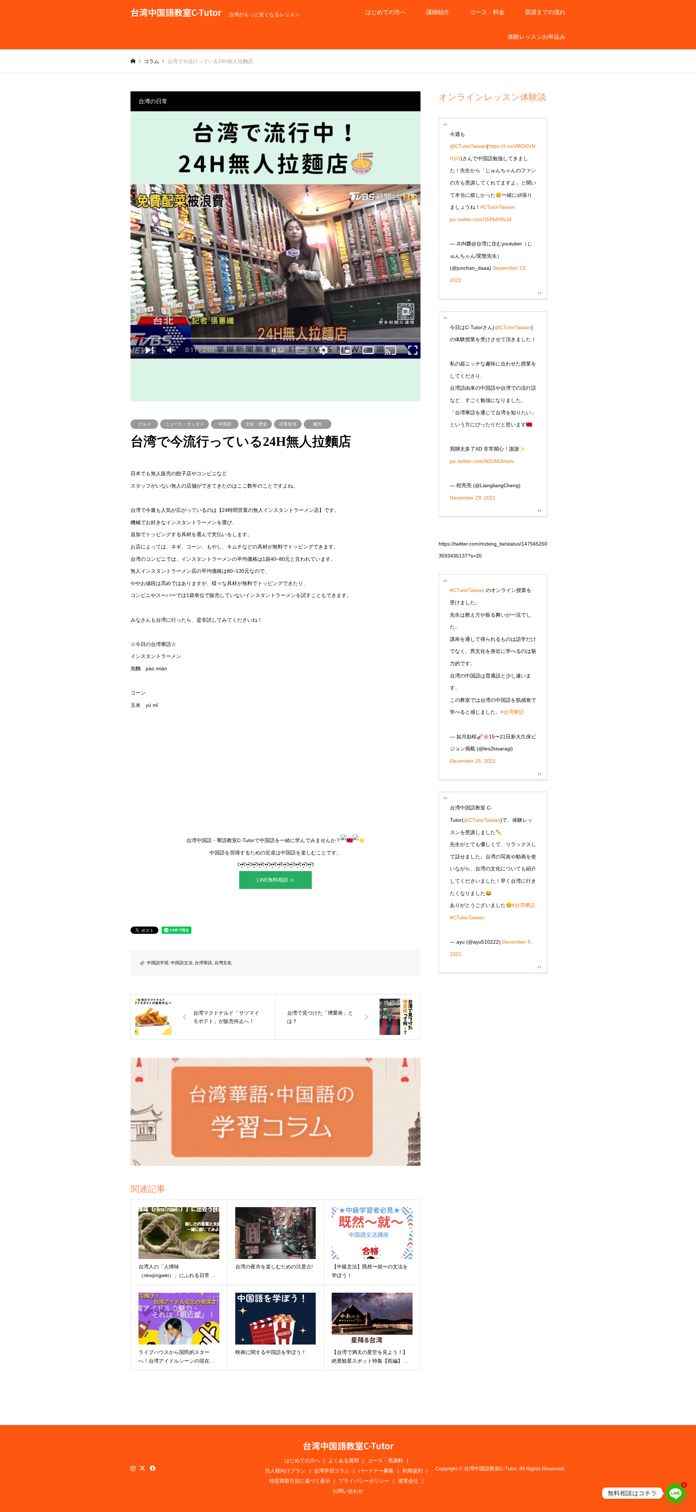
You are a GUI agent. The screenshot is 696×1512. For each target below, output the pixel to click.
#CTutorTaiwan (497, 207)
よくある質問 (343, 1460)
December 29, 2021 (473, 498)
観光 (317, 424)
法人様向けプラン (285, 1471)
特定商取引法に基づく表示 (299, 1481)
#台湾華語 (512, 712)
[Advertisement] (275, 773)
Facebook (151, 1468)
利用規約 (412, 1471)
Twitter (142, 1468)
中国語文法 (181, 962)
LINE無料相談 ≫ (276, 880)
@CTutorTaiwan (468, 146)
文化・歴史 (256, 424)
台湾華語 (203, 962)
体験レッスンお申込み (537, 37)
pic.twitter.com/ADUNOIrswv (482, 461)
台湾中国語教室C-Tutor (348, 1445)
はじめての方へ (385, 12)
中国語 (224, 424)
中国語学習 (158, 962)
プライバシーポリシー (364, 1481)
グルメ (144, 424)
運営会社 (408, 1481)
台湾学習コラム (331, 1471)
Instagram (133, 1468)
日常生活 (288, 424)
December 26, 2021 (473, 761)
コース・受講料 (385, 1460)
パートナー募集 (376, 1471)
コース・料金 (487, 12)
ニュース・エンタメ (184, 424)
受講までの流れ (545, 12)
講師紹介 (438, 12)
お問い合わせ (348, 1491)
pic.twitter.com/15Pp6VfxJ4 (480, 219)
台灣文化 (223, 962)
